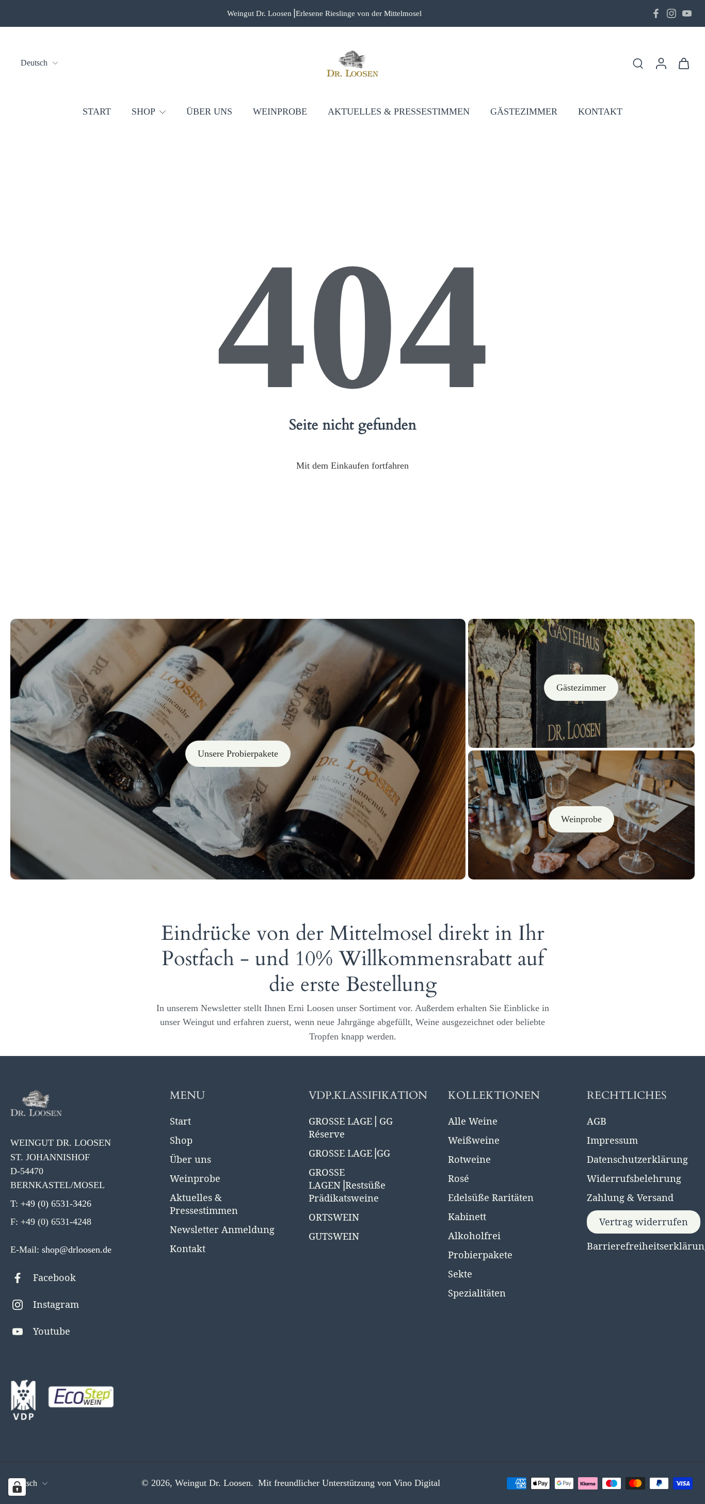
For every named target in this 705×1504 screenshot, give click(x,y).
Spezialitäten (477, 1293)
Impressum (612, 1140)
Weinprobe (195, 1178)
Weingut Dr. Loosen (213, 1483)
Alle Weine (473, 1121)
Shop (181, 1140)
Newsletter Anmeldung (222, 1229)
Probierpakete (480, 1255)
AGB (596, 1121)
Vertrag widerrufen (643, 1221)
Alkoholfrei (474, 1235)
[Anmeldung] (660, 63)
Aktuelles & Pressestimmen (204, 1204)
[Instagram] (671, 13)
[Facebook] (656, 13)
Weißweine (474, 1140)
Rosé (458, 1178)
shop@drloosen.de (76, 1249)
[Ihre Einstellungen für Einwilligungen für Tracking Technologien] (17, 1487)
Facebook (54, 1277)
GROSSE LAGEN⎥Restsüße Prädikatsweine (347, 1185)
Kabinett (467, 1216)
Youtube (51, 1331)
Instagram (56, 1304)
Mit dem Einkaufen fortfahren (352, 465)
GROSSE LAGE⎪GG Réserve (351, 1127)
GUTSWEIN (334, 1236)
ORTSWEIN (334, 1217)
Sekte (460, 1274)
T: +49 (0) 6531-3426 (50, 1203)
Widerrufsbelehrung (634, 1178)
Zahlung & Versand (630, 1197)
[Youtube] (687, 13)
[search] (638, 63)
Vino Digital (417, 1483)
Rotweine (469, 1159)
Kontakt (187, 1248)
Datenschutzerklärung (637, 1159)
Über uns (190, 1159)
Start (180, 1121)
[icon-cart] (683, 63)
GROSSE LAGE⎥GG (349, 1153)
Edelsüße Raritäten (491, 1197)
